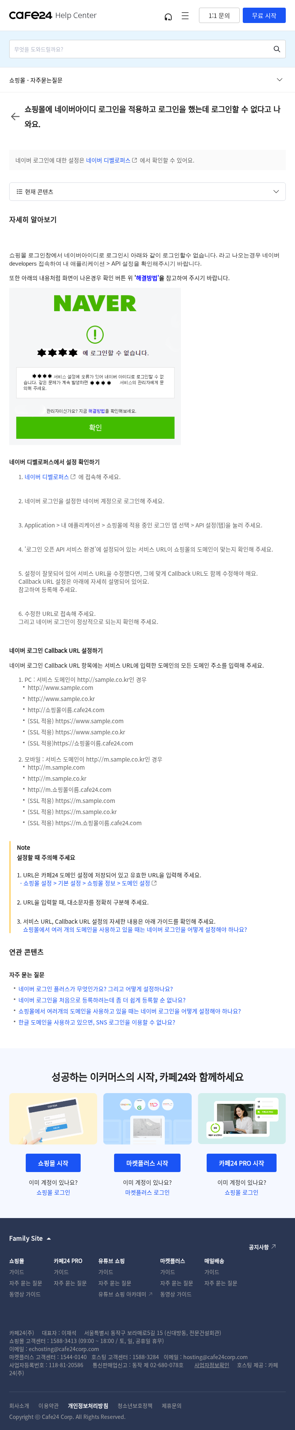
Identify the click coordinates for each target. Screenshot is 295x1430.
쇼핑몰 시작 (53, 1162)
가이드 (16, 1272)
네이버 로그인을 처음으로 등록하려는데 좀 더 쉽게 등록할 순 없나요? (102, 1000)
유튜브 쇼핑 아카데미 (122, 1294)
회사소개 (19, 1405)
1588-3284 (146, 1357)
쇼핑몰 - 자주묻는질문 (36, 80)
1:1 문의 (219, 15)
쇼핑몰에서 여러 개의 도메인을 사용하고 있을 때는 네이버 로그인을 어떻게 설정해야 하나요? (135, 929)
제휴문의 (172, 1405)
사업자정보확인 (211, 1365)
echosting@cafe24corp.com (64, 1349)
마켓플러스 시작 (147, 1162)
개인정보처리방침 (88, 1405)
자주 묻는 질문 (25, 1283)
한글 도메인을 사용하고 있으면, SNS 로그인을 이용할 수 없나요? (96, 1022)
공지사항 (259, 1247)
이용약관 (48, 1405)
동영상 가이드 (25, 1294)
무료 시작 (264, 15)
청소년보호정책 (135, 1405)
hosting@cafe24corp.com (215, 1357)
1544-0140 (73, 1357)
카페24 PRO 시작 (241, 1162)
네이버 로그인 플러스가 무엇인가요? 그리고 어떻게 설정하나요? (95, 989)
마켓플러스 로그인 (147, 1192)
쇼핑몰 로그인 (53, 1192)
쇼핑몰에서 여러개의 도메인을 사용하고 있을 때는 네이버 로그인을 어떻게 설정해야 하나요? (129, 1011)
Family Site (26, 1238)
